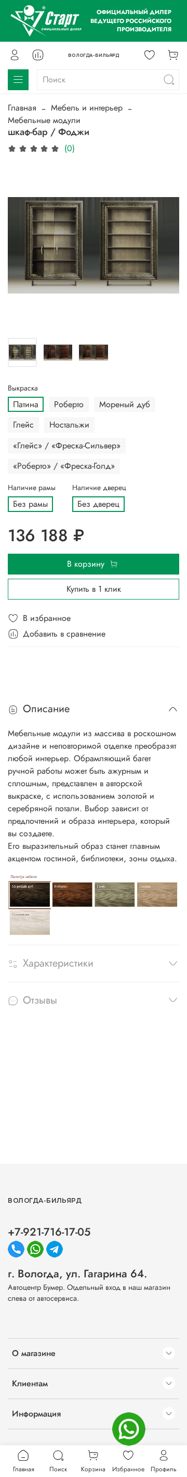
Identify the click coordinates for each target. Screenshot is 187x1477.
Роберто (69, 404)
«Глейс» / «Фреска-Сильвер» (67, 445)
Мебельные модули (44, 120)
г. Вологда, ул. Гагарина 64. (77, 1273)
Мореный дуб (124, 404)
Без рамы (30, 504)
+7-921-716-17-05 (49, 1232)
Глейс (23, 425)
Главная (22, 108)
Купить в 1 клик (93, 589)
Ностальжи (69, 425)
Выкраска (23, 388)
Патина (25, 404)
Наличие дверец (99, 487)
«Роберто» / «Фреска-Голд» (64, 466)
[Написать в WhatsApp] (128, 1429)
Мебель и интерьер (87, 108)
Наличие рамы (32, 487)
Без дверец (98, 504)
